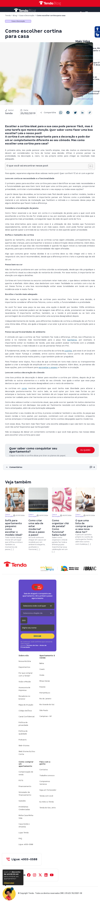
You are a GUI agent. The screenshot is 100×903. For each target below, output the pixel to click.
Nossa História (25, 661)
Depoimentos (24, 667)
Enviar (37, 636)
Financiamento (25, 786)
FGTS (21, 780)
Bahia (41, 663)
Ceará (41, 669)
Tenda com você (46, 796)
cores (24, 388)
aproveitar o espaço (48, 367)
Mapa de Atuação (26, 705)
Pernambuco (44, 693)
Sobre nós (24, 656)
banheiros (72, 340)
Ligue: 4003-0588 (26, 844)
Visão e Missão (25, 682)
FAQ (20, 838)
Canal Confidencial (27, 717)
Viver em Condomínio (84, 70)
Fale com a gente (44, 763)
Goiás (41, 675)
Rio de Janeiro (45, 699)
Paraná (42, 687)
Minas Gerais (44, 681)
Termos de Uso (32, 645)
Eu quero (85, 450)
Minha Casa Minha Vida (84, 56)
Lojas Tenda (24, 833)
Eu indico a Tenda (46, 802)
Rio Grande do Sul (46, 704)
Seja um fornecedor (47, 790)
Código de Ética (25, 711)
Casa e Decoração (83, 99)
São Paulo (43, 710)
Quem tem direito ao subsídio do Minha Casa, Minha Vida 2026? (88, 79)
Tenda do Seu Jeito (47, 808)
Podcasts (23, 740)
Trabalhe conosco (47, 775)
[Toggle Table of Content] (89, 166)
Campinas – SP (45, 716)
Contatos (43, 770)
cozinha (68, 351)
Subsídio (22, 801)
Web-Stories (24, 746)
